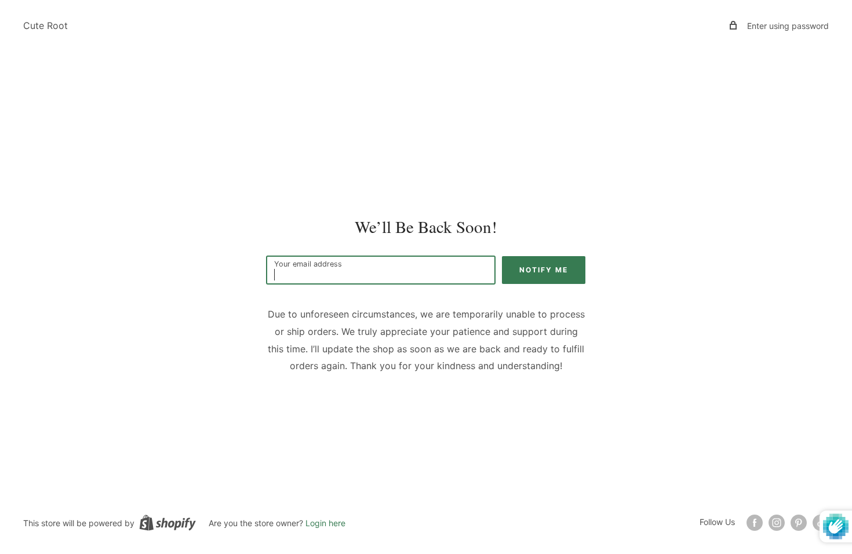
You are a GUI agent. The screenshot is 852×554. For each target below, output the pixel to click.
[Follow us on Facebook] (755, 523)
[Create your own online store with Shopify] (167, 523)
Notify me (543, 269)
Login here (325, 523)
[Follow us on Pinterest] (799, 523)
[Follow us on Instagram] (777, 523)
